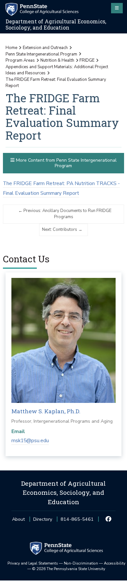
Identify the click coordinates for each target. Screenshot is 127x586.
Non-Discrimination (81, 563)
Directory (42, 519)
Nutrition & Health (57, 60)
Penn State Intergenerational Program (41, 54)
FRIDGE (86, 60)
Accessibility (114, 563)
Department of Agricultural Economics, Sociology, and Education (56, 24)
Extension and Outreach (45, 48)
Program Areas (20, 60)
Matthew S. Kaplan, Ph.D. (45, 411)
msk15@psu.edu (30, 440)
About (18, 519)
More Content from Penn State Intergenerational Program (66, 163)
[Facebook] (108, 519)
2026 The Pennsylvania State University (68, 568)
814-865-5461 (77, 521)
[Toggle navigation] (117, 8)
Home (11, 48)
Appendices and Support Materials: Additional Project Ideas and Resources (57, 70)
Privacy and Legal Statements (32, 563)
